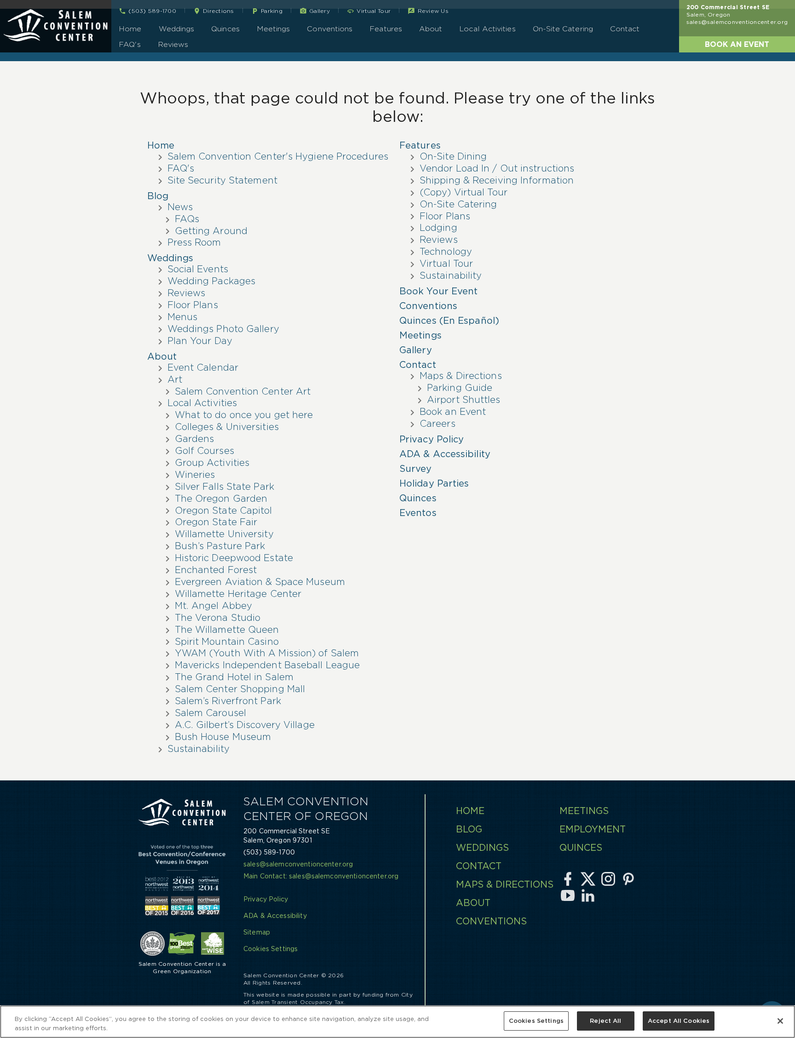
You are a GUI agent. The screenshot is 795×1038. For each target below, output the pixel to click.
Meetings (273, 29)
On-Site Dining (453, 156)
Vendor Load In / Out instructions (497, 168)
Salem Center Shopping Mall (240, 689)
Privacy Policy (431, 439)
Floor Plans (192, 305)
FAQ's (129, 44)
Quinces (225, 29)
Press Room (194, 242)
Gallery (415, 350)
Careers (437, 424)
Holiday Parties (434, 483)
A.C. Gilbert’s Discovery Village (245, 725)
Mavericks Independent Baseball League (267, 665)
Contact (625, 29)
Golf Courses (204, 451)
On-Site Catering (563, 29)
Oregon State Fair (216, 522)
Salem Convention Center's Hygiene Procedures (277, 156)
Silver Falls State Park (224, 487)
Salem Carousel (210, 713)
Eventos (418, 513)
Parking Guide (459, 388)
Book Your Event (438, 291)
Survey (415, 469)
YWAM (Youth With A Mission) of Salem (267, 653)
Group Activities (212, 463)
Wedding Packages (211, 281)
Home (130, 29)
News (180, 207)
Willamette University (224, 534)
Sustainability (198, 749)
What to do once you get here (244, 415)
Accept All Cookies (678, 1020)
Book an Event (737, 44)
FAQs (187, 219)
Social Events (197, 269)
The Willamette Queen (227, 630)
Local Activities (487, 29)
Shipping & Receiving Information (497, 180)
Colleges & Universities (227, 427)
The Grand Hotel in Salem (234, 677)
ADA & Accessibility (444, 454)
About (430, 29)
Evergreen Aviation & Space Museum (260, 582)
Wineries (195, 475)
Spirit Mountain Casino (227, 642)
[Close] (780, 1021)
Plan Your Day (199, 341)
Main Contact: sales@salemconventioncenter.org (320, 876)
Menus (182, 317)
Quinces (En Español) (449, 320)
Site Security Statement (222, 180)
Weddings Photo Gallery (223, 329)
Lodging (438, 228)
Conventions (329, 29)
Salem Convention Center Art (243, 391)
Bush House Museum (223, 737)
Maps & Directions (461, 376)
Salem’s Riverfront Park (228, 701)
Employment (592, 829)
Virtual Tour (446, 263)
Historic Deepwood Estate (234, 558)
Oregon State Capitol (223, 510)
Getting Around (211, 231)
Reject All (605, 1020)
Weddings (177, 29)
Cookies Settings (536, 1020)
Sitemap (256, 932)
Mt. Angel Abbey (214, 606)
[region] (397, 1021)
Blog (157, 196)
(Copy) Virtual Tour (463, 192)
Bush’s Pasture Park (220, 546)
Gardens (194, 439)
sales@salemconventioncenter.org (737, 22)
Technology (446, 252)
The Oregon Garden (221, 498)
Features (385, 29)
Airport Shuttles (464, 400)
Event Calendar (202, 367)
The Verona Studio (218, 618)
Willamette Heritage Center (238, 594)
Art (174, 379)
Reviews (173, 44)
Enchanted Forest (216, 570)
